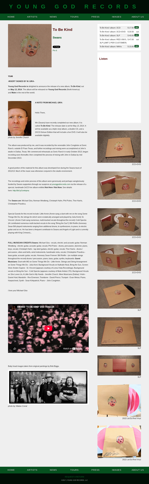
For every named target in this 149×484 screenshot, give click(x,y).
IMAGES (116, 17)
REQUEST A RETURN (74, 477)
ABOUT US (138, 17)
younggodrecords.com (61, 184)
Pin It (55, 51)
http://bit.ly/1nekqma (21, 191)
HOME (11, 17)
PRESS (95, 17)
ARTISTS (32, 17)
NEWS (53, 17)
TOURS (74, 17)
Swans (57, 37)
